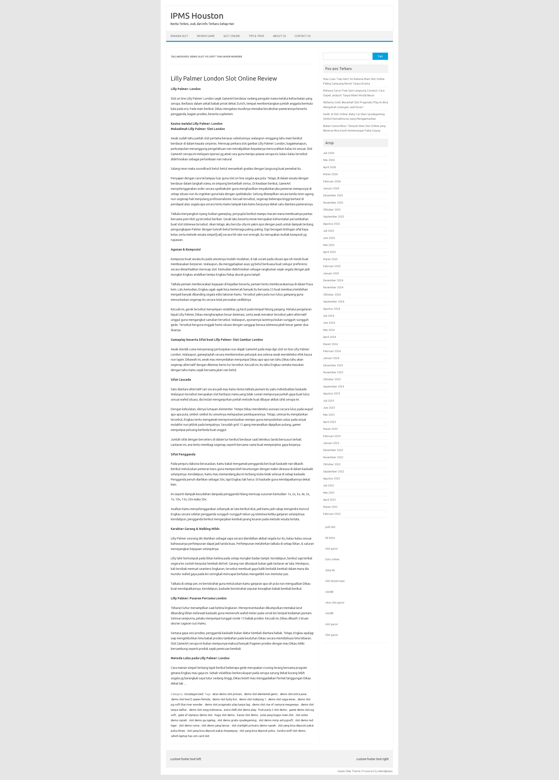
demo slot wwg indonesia (205, 709)
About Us (279, 36)
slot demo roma (189, 725)
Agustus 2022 (331, 478)
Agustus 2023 (331, 393)
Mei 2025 (329, 244)
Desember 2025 (333, 195)
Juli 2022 (328, 485)
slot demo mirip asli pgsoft (276, 720)
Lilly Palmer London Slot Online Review (224, 78)
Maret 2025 (330, 259)
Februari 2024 (332, 351)
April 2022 (329, 499)
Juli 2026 (328, 152)
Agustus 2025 (331, 223)
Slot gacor (331, 634)
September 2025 (333, 216)
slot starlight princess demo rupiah (254, 725)
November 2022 (333, 457)
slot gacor (331, 548)
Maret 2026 (330, 174)
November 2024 (333, 287)
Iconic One (344, 771)
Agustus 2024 (331, 308)
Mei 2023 (329, 414)
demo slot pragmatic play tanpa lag (227, 704)
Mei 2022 (329, 492)
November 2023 (333, 372)
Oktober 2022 (332, 464)
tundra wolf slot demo (291, 730)
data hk (330, 570)
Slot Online (231, 36)
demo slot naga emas (281, 699)
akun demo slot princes (227, 693)
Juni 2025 (329, 237)
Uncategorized (193, 693)
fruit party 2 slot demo (272, 709)
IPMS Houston (197, 15)
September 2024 (333, 301)
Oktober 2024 (332, 294)
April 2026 (329, 167)
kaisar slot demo (247, 714)
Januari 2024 (331, 358)
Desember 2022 (333, 449)
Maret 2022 (330, 506)
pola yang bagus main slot (276, 714)
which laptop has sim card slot (190, 735)
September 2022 (333, 471)
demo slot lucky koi (224, 699)
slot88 (329, 591)
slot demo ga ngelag (202, 720)
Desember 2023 (333, 365)
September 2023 (333, 386)
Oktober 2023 (332, 379)
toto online (332, 559)
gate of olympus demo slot (195, 714)
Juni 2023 (329, 407)
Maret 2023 (330, 428)
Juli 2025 (328, 230)
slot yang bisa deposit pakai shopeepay (212, 730)
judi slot (330, 526)
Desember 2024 (333, 280)
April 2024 (329, 336)
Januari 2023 (331, 442)
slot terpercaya (335, 580)
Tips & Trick (256, 36)
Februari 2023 (332, 436)
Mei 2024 (329, 329)
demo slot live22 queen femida (190, 699)
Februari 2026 (332, 181)
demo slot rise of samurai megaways (275, 704)
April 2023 (329, 421)
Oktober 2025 (332, 209)
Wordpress (385, 771)
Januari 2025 (331, 273)
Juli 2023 (328, 400)
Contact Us (303, 36)
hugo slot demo (225, 714)
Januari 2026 (331, 188)
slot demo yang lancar (215, 725)
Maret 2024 (330, 344)
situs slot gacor (335, 602)
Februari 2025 (332, 266)
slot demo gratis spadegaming (237, 720)
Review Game (206, 36)
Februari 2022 (332, 513)
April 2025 (329, 251)
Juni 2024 (329, 322)
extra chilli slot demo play (240, 709)
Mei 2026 (329, 159)
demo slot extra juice (293, 693)
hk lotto (330, 537)
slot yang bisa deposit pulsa (257, 730)
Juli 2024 (328, 315)
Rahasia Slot (179, 36)
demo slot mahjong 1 (252, 699)
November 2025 (333, 202)
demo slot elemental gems (261, 693)
